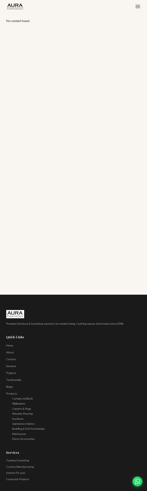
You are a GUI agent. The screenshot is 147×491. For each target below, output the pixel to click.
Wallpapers (18, 403)
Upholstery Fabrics (23, 423)
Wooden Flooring (22, 413)
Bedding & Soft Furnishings (28, 428)
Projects (11, 373)
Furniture (17, 418)
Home (9, 345)
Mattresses (19, 433)
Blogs (9, 386)
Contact (11, 359)
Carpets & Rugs (21, 408)
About (10, 352)
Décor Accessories (23, 438)
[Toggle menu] (138, 6)
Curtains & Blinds (22, 398)
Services (11, 366)
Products (11, 393)
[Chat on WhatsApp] (137, 481)
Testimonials (13, 379)
